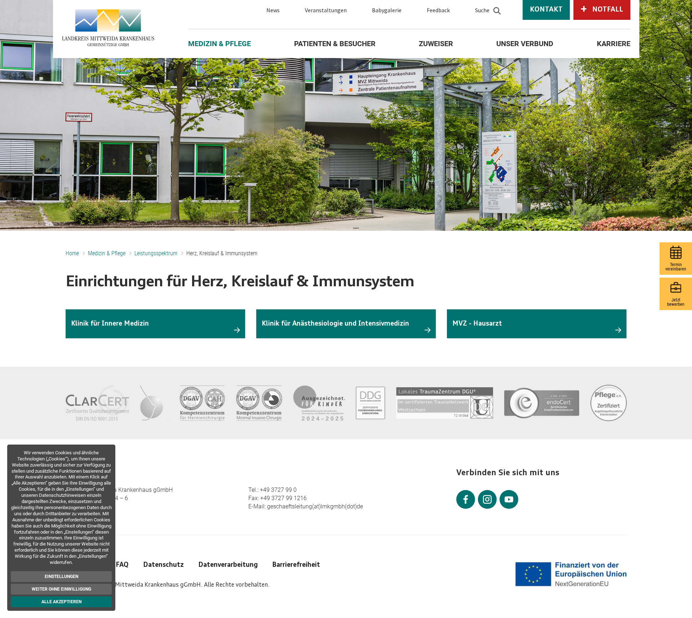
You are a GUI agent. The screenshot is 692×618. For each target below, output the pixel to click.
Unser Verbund (524, 43)
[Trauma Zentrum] (444, 403)
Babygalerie (387, 10)
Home (72, 253)
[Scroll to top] (676, 602)
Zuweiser (436, 43)
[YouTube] (509, 499)
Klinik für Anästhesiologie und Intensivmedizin (335, 324)
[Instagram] (487, 499)
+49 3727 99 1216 (283, 498)
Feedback (438, 10)
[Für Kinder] (319, 403)
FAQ (122, 564)
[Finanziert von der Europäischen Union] (571, 574)
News (273, 10)
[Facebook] (465, 499)
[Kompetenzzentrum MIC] (259, 403)
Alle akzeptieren (61, 601)
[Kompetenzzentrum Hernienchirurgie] (202, 403)
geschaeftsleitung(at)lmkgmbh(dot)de (315, 506)
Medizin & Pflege (219, 43)
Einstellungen (61, 576)
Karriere (613, 43)
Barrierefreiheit (296, 564)
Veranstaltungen (326, 10)
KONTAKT (546, 9)
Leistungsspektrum (155, 253)
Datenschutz (163, 564)
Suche (482, 10)
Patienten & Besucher (335, 43)
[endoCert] (542, 403)
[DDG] (370, 403)
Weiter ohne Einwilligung (61, 589)
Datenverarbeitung (228, 564)
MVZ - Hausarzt (477, 324)
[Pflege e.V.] (608, 403)
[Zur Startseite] (108, 28)
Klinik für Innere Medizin (110, 324)
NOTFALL (602, 9)
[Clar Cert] (97, 403)
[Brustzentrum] (154, 403)
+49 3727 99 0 (278, 489)
